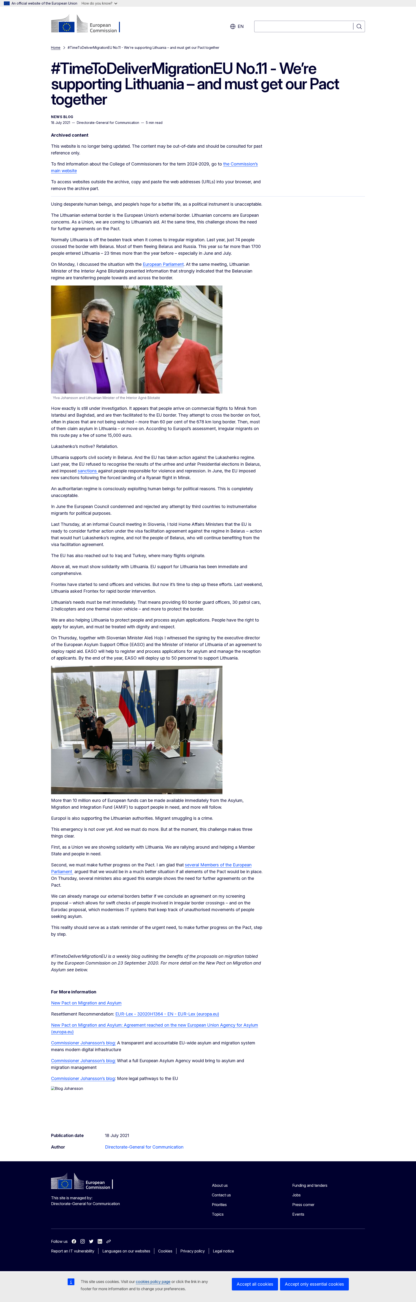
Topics (218, 1214)
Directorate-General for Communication (144, 1147)
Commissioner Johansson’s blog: (83, 1042)
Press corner (303, 1204)
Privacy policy (192, 1251)
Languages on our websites (126, 1251)
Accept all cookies (255, 1284)
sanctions (88, 470)
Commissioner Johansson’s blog (83, 1078)
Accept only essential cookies (314, 1284)
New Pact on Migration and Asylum (86, 1002)
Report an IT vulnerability (72, 1251)
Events (298, 1214)
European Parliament (163, 264)
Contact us (221, 1195)
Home (55, 47)
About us (220, 1185)
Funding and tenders (309, 1185)
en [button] (241, 26)
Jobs (296, 1195)
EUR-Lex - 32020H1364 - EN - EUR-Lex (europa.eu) (167, 1013)
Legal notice (223, 1251)
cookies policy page (153, 1281)
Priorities (219, 1204)
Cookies (165, 1251)
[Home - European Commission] (90, 24)
